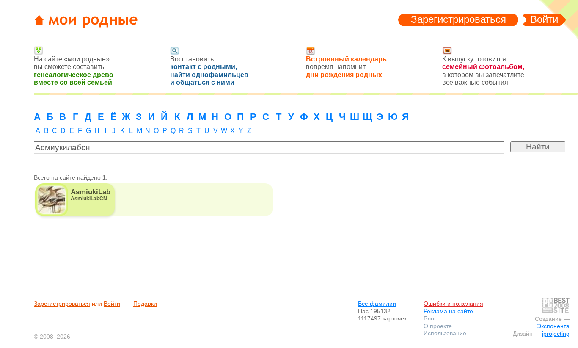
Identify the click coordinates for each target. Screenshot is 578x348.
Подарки (145, 303)
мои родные (90, 21)
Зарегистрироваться (458, 19)
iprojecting (556, 333)
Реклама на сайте (448, 311)
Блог (430, 318)
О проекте (438, 326)
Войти (544, 19)
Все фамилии (377, 303)
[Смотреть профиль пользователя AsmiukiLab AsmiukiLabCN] (75, 199)
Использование (445, 333)
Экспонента (553, 326)
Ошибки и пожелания (453, 303)
